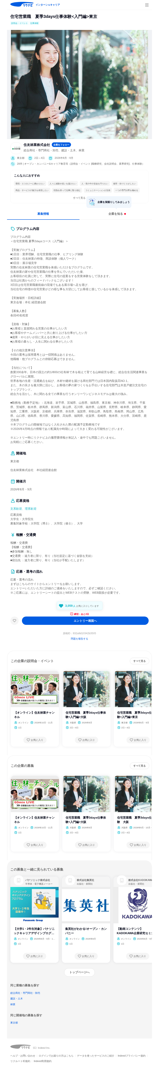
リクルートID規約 (20, 1061)
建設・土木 (16, 998)
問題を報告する (79, 638)
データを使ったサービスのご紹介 (95, 1055)
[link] (19, 880)
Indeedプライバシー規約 (132, 1055)
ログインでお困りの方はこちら (56, 1055)
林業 (12, 1004)
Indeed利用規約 (43, 1061)
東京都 (14, 1022)
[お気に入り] (14, 621)
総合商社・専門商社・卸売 (25, 993)
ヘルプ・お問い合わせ (22, 1055)
